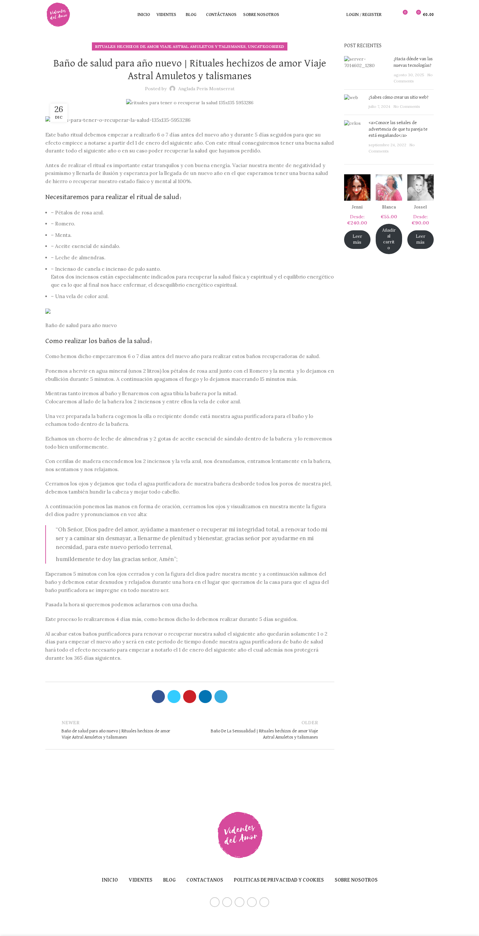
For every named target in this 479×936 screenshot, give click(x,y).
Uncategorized (266, 46)
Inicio (110, 880)
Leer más (357, 239)
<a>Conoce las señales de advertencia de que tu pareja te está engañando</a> (398, 129)
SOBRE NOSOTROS (356, 880)
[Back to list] (190, 730)
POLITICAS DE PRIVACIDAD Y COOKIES (279, 880)
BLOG (169, 880)
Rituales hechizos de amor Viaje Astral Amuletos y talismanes (170, 46)
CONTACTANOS (204, 880)
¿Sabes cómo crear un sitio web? (398, 97)
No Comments (406, 106)
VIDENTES (140, 880)
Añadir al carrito (389, 239)
